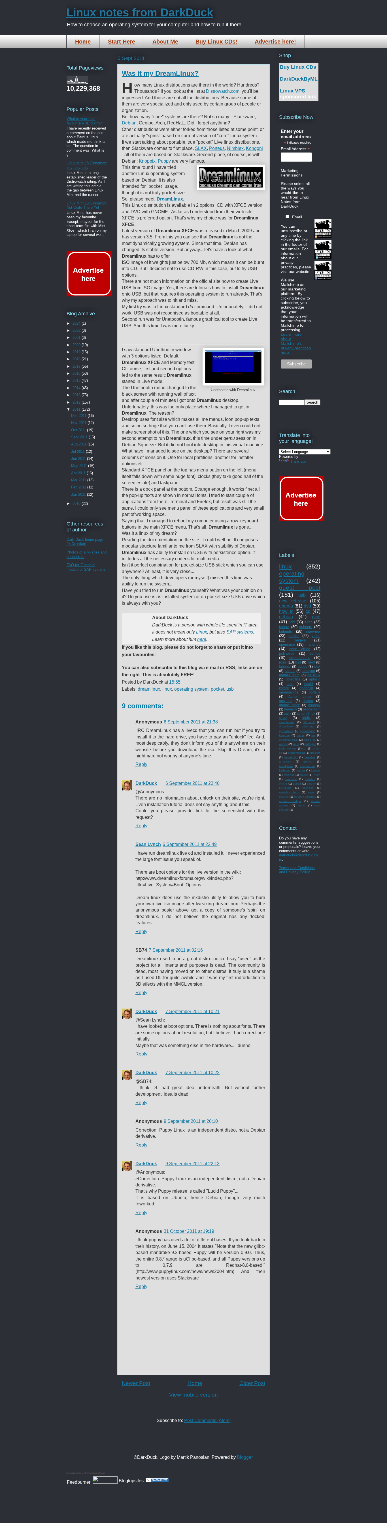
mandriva (312, 644)
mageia (300, 640)
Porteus (217, 148)
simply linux (306, 713)
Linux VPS (292, 91)
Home (83, 41)
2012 (77, 402)
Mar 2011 (79, 480)
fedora (284, 627)
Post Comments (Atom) (207, 1420)
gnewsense (307, 731)
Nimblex (235, 148)
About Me (165, 41)
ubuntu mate (289, 675)
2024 (77, 323)
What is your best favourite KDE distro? (84, 121)
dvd (307, 606)
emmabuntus (300, 658)
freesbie (310, 757)
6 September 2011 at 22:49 (190, 844)
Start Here (121, 41)
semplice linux (289, 792)
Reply (141, 764)
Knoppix (147, 161)
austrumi (285, 701)
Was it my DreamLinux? (160, 73)
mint (316, 616)
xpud (296, 744)
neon (317, 774)
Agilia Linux (299, 696)
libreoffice (293, 679)
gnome (307, 761)
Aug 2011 (79, 444)
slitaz (283, 718)
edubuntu (308, 726)
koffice (284, 688)
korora (301, 770)
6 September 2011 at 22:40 (192, 783)
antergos (310, 744)
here (201, 639)
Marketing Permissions (292, 172)
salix (287, 713)
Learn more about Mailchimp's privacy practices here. (296, 343)
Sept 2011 (80, 437)
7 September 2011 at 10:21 (192, 1011)
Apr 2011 (79, 473)
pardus (289, 671)
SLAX (201, 148)
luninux (315, 770)
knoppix (314, 705)
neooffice (291, 779)
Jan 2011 (79, 494)
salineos (308, 787)
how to (286, 611)
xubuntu (305, 627)
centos (314, 653)
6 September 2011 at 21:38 (191, 722)
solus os (310, 739)
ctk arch (309, 722)
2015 (77, 380)
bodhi (308, 684)
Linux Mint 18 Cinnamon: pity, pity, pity (87, 165)
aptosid (314, 679)
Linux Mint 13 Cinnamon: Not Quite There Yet (87, 205)
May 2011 (79, 466)
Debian (129, 122)
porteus (314, 692)
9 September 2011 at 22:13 (192, 1163)
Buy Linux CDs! (216, 41)
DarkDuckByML (299, 79)
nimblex (310, 779)
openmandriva (288, 739)
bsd (298, 662)
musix (304, 774)
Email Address (295, 149)
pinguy (311, 783)
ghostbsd (285, 761)
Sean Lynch (148, 844)
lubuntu (285, 666)
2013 (77, 395)
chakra (308, 701)
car (305, 748)
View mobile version (193, 1395)
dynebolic (290, 757)
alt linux (313, 675)
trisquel (283, 796)
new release (292, 600)
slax (317, 666)
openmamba (289, 692)
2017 (77, 366)
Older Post (252, 1383)
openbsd (306, 688)
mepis (300, 735)
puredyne (285, 787)
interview (313, 631)
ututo (301, 805)
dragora (315, 752)
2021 (77, 337)
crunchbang (287, 722)
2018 (77, 359)
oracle (283, 783)
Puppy (164, 161)
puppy (302, 666)
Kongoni (254, 148)
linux (167, 689)
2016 (77, 373)
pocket (217, 689)
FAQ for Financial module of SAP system (86, 567)
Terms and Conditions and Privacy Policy (297, 870)
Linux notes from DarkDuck (139, 12)
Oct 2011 (79, 430)
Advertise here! (275, 41)
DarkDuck (146, 783)
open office (299, 649)
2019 (77, 352)
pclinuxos (287, 653)
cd (308, 611)
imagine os (307, 766)
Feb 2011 (79, 487)
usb (230, 689)
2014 (77, 388)
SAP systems (239, 632)
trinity (306, 718)
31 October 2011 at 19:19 (189, 1231)
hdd (292, 622)
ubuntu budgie (290, 801)
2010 (77, 503)
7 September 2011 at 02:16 (176, 950)
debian (286, 616)
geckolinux (286, 731)
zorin (308, 622)
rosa (282, 662)
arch (290, 684)
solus (311, 792)
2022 (77, 330)
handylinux (286, 766)
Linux (201, 632)
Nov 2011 (79, 423)
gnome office (289, 705)
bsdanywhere (288, 748)
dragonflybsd (296, 752)
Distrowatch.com (222, 91)
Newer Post (136, 1383)
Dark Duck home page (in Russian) (85, 541)
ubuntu (286, 606)
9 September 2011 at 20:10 (191, 1121)
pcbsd (297, 783)
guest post (299, 587)
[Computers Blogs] (157, 1480)
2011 (77, 409)
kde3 (311, 662)
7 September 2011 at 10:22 (192, 1072)
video (316, 636)
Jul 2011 (78, 451)
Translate (298, 461)
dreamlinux (149, 689)
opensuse (287, 644)
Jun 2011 (79, 458)
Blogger (244, 1457)
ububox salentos (305, 796)
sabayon (308, 671)
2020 (77, 345)
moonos (289, 774)
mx (313, 735)
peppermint (311, 709)
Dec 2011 (79, 415)
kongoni (284, 735)
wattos (283, 744)
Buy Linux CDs (298, 67)
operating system (191, 689)
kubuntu (285, 631)
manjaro (290, 709)
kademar (284, 770)
